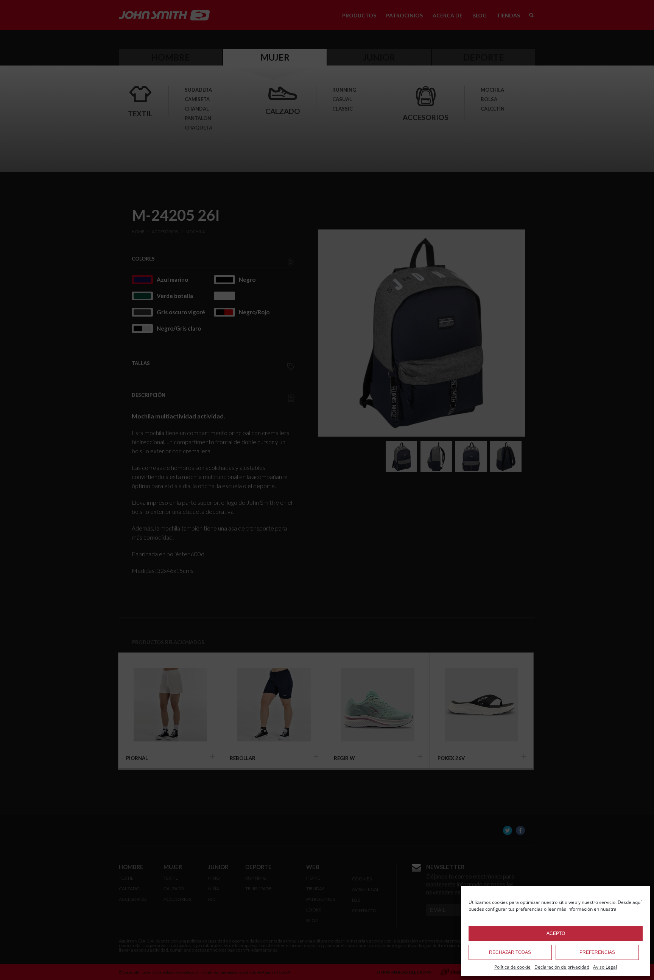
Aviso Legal (605, 967)
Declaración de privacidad (561, 967)
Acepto (556, 933)
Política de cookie (512, 967)
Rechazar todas (510, 952)
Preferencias (597, 952)
